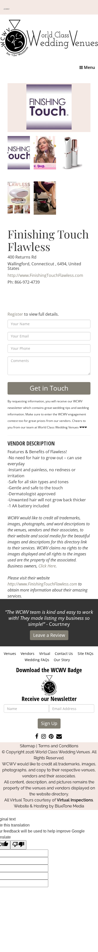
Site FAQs (85, 653)
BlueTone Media (69, 806)
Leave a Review (49, 635)
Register (15, 314)
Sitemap (27, 746)
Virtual (44, 653)
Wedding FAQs (37, 659)
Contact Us (64, 653)
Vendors (27, 653)
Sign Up (49, 723)
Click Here (47, 566)
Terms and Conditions (58, 746)
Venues (10, 653)
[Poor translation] (18, 845)
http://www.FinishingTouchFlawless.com (45, 275)
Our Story (62, 659)
